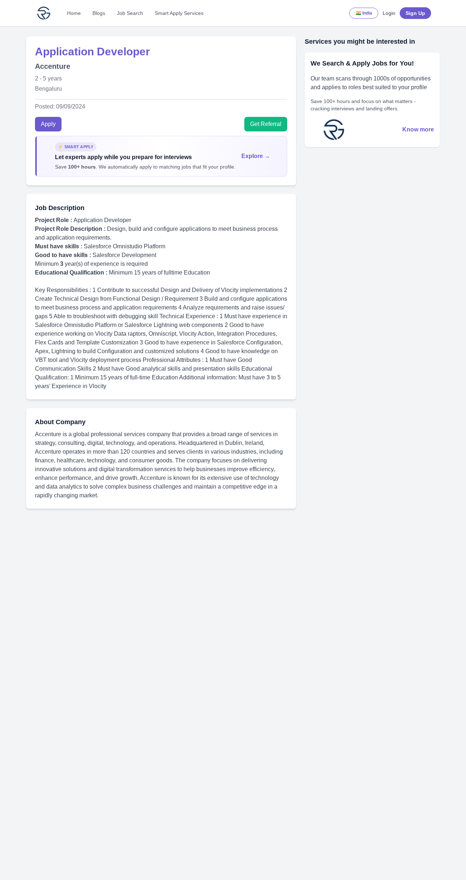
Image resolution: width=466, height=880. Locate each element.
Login (389, 13)
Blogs (98, 13)
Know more (418, 129)
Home (74, 13)
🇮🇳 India (364, 13)
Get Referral (265, 124)
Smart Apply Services (179, 13)
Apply (48, 124)
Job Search (130, 13)
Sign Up (415, 13)
